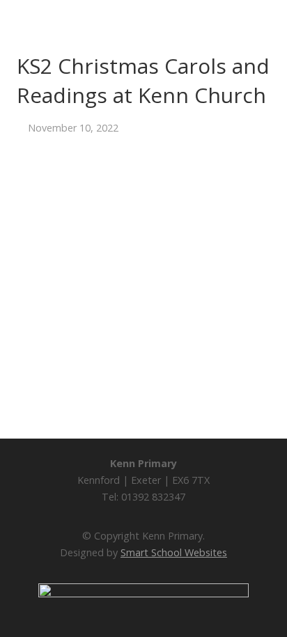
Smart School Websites (174, 552)
